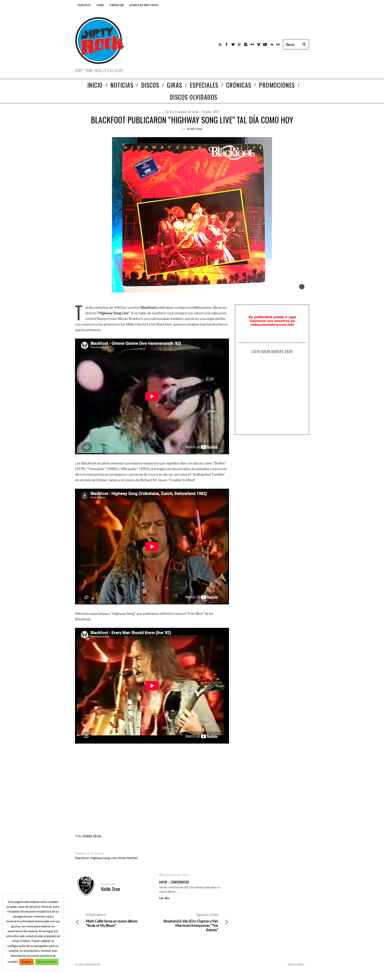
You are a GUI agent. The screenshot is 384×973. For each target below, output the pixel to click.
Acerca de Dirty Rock (144, 5)
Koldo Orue (194, 129)
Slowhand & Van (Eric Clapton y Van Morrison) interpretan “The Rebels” (190, 922)
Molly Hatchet (127, 858)
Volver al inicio (296, 964)
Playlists (84, 5)
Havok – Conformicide (174, 882)
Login (100, 5)
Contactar (117, 5)
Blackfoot (82, 858)
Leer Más (164, 898)
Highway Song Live (103, 858)
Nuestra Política (47, 961)
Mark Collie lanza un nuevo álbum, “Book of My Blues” (112, 920)
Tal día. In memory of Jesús (182, 111)
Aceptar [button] (26, 961)
